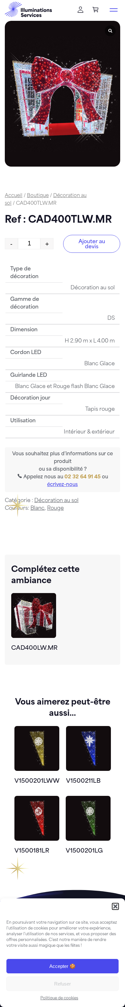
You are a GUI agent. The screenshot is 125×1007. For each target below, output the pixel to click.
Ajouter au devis (92, 244)
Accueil (13, 196)
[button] (115, 906)
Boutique (38, 196)
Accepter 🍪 (62, 966)
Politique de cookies (59, 998)
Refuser (62, 983)
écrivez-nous (62, 485)
